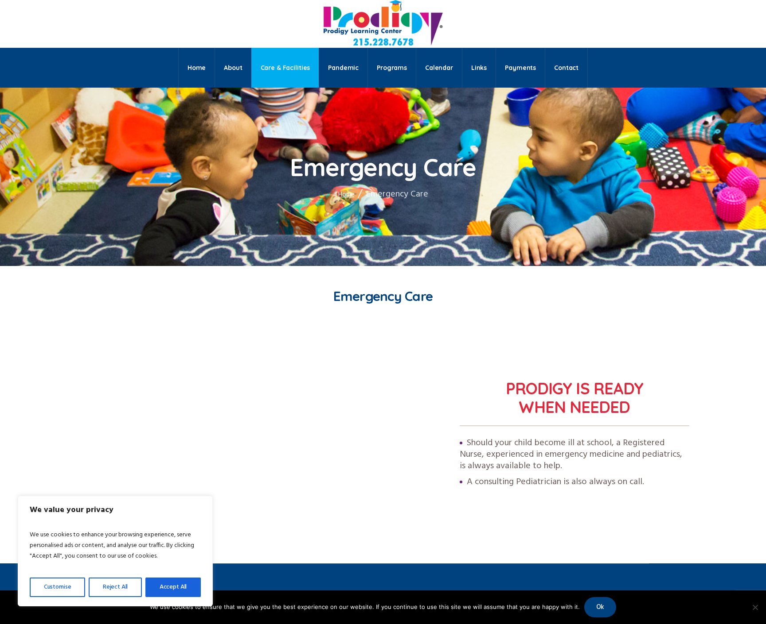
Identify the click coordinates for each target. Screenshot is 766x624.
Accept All (173, 587)
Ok (600, 607)
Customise (57, 587)
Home (346, 194)
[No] (754, 607)
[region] (115, 551)
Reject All (115, 587)
